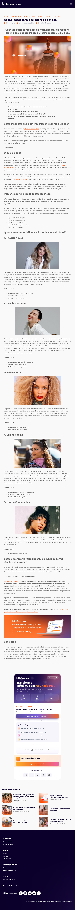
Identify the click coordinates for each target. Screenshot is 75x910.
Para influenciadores (9, 870)
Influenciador (7, 858)
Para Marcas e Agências (36, 16)
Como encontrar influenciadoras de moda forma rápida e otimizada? (31, 116)
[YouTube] (49, 775)
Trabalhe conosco (9, 844)
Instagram (11, 293)
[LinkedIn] (37, 775)
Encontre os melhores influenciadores (15, 16)
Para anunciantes (8, 867)
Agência (5, 856)
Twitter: (11, 364)
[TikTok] (31, 775)
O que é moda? (13, 109)
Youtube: (11, 429)
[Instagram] (25, 775)
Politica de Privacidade (11, 886)
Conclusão (11, 119)
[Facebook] (43, 775)
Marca (5, 853)
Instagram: (12, 362)
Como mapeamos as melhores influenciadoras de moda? (27, 107)
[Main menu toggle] (71, 4)
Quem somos (7, 841)
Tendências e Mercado (53, 16)
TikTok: (10, 298)
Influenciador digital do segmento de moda (23, 112)
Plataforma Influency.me (13, 581)
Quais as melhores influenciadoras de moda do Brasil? (27, 114)
